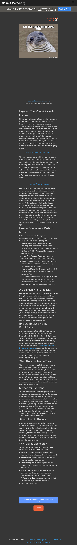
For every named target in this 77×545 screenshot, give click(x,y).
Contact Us (57, 540)
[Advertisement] (15, 54)
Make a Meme (13, 3)
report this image (38, 508)
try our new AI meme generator (38, 184)
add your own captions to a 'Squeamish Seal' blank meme (38, 500)
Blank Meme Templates (41, 542)
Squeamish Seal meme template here (38, 101)
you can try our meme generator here (38, 152)
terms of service (35, 540)
